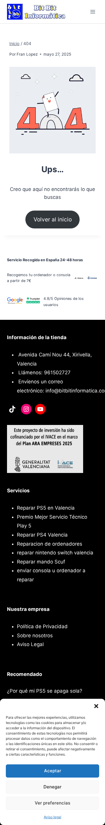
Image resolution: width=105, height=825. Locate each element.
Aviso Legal (30, 644)
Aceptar (52, 770)
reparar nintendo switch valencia (55, 553)
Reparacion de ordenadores (49, 544)
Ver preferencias (52, 803)
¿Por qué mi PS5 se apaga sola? (44, 691)
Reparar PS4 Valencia (42, 535)
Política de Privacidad (42, 626)
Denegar (52, 787)
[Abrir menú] (92, 11)
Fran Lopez (27, 54)
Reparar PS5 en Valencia (46, 508)
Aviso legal (52, 817)
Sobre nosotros (35, 635)
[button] (96, 706)
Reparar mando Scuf (41, 562)
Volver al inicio (53, 219)
